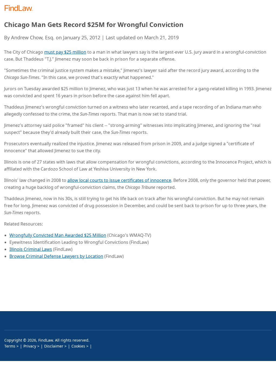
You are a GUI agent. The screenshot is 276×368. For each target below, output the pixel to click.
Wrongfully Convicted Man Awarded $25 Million (57, 235)
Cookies (78, 346)
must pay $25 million (65, 52)
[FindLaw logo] (20, 8)
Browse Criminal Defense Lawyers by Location (56, 256)
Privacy (29, 346)
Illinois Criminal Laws (30, 249)
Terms (9, 346)
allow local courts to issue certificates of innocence (119, 180)
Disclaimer (53, 346)
